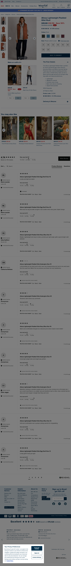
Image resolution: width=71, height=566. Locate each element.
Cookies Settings (36, 557)
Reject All (36, 553)
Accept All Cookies (36, 548)
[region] (23, 553)
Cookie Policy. (9, 561)
